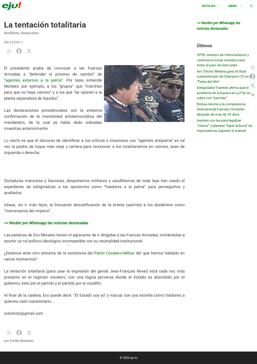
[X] (29, 51)
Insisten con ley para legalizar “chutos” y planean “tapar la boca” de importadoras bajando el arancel (224, 125)
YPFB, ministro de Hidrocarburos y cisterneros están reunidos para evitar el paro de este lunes (223, 60)
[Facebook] (19, 51)
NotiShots (11, 33)
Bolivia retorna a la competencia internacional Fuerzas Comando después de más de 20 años (221, 109)
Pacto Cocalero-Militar (114, 253)
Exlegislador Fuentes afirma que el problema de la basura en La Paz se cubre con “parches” (223, 93)
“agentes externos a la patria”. (34, 80)
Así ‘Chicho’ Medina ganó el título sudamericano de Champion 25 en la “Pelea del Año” (224, 76)
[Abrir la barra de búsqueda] (251, 6)
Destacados (30, 33)
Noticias (208, 6)
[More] (252, 94)
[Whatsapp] (9, 51)
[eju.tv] (12, 6)
